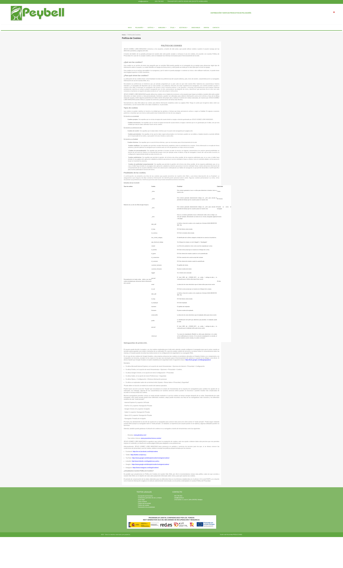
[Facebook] (173, 503)
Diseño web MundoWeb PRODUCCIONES (231, 534)
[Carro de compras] (333, 13)
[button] (328, 13)
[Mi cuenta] (338, 13)
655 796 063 (159, 1)
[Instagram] (176, 503)
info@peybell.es (143, 1)
